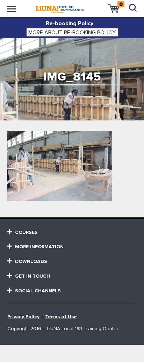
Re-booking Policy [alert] (69, 23)
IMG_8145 (72, 77)
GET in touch (32, 276)
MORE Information (39, 246)
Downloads (31, 261)
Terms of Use (61, 316)
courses (26, 232)
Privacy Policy (23, 316)
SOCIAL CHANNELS (38, 290)
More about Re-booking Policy (72, 32)
